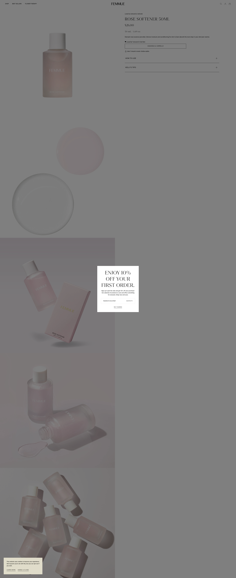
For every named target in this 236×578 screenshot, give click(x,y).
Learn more (11, 569)
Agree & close (23, 569)
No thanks (118, 307)
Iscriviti (129, 300)
